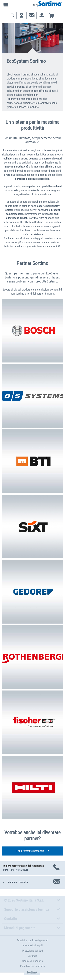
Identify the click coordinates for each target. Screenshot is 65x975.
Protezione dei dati (32, 950)
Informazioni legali (32, 945)
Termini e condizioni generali (32, 940)
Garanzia (32, 955)
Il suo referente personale (30, 850)
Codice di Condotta (32, 961)
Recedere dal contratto (32, 966)
